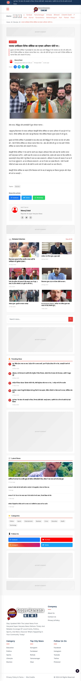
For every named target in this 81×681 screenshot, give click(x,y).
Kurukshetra (39, 17)
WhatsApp (40, 197)
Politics (12, 521)
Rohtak (32, 655)
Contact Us (52, 617)
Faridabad (33, 651)
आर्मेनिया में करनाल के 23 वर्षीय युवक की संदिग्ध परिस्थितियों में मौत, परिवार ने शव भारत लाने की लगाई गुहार (36, 479)
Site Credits (30, 677)
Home (8, 22)
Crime (46, 521)
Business (38, 521)
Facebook (15, 197)
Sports (19, 521)
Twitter (27, 197)
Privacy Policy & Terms (15, 677)
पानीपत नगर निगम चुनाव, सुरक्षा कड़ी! (50, 256)
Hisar (32, 662)
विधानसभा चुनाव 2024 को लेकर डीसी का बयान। (53, 281)
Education (54, 521)
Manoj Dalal (18, 60)
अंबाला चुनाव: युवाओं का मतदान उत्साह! (18, 303)
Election (15, 22)
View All (68, 239)
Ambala (49, 15)
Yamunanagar (39, 15)
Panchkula (74, 17)
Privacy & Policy (54, 620)
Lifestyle (9, 658)
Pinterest (57, 662)
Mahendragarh (51, 17)
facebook (57, 648)
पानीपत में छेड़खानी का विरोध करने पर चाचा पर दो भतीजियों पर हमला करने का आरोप (28, 503)
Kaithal (24, 17)
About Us (51, 613)
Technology (13, 525)
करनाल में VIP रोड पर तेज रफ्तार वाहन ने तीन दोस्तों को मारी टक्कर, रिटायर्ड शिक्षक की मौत (29, 495)
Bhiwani (57, 15)
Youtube (57, 655)
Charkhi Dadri (67, 15)
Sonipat (29, 15)
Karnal (31, 17)
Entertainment (28, 521)
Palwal (66, 17)
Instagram (57, 651)
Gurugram (33, 648)
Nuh (60, 17)
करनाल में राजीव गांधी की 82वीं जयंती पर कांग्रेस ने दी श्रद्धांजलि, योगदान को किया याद (28, 487)
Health (62, 521)
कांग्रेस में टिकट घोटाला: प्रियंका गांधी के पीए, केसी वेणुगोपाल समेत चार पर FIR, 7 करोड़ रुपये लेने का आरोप (39, 382)
